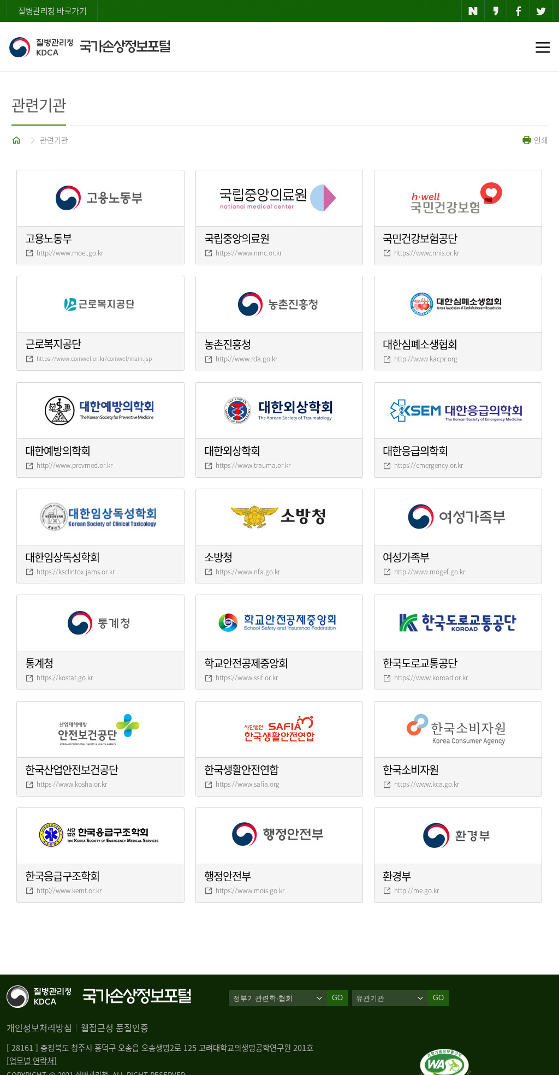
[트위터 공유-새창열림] (541, 11)
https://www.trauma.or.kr (253, 465)
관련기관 (54, 139)
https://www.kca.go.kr (426, 784)
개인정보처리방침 (39, 1027)
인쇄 (540, 139)
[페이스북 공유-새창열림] (518, 11)
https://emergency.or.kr (428, 465)
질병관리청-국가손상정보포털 (89, 47)
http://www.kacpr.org (425, 359)
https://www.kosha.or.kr (72, 784)
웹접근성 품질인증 (114, 1027)
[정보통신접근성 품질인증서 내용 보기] (445, 1055)
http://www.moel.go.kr (70, 253)
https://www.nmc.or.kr (249, 253)
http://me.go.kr (416, 890)
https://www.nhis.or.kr (426, 253)
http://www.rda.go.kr (246, 359)
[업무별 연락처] (32, 1061)
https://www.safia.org (248, 784)
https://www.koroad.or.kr (431, 677)
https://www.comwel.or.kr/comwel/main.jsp (94, 358)
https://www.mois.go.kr (250, 890)
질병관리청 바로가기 (52, 11)
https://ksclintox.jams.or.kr (76, 572)
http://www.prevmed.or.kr (74, 465)
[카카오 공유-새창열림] (496, 11)
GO (438, 998)
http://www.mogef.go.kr (429, 572)
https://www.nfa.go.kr (248, 572)
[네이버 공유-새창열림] (473, 11)
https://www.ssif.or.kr (247, 677)
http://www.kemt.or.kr (69, 890)
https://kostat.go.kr (65, 677)
